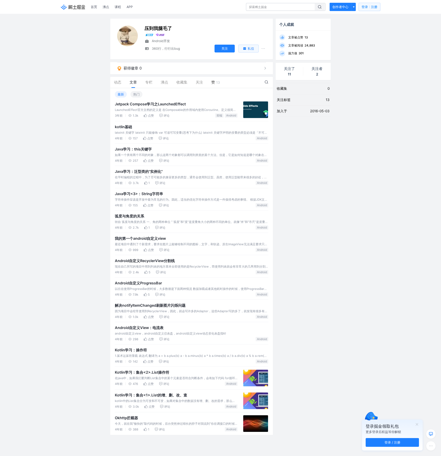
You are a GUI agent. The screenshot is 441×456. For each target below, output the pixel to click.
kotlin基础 (123, 126)
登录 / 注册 (392, 442)
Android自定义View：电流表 (139, 327)
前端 (219, 115)
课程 (118, 7)
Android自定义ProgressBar (138, 283)
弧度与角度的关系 (129, 216)
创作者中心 (340, 7)
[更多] (430, 445)
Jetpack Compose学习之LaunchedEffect (150, 104)
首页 (94, 7)
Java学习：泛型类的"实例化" (139, 171)
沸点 (106, 7)
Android (231, 115)
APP (130, 7)
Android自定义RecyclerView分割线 (145, 260)
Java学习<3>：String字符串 (139, 193)
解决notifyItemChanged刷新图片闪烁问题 (150, 305)
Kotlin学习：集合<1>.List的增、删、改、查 (151, 395)
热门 (136, 94)
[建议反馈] (430, 434)
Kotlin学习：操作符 (131, 350)
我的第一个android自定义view (140, 238)
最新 (121, 94)
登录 (369, 7)
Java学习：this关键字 (133, 149)
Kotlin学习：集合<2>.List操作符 (142, 372)
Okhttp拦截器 (126, 418)
